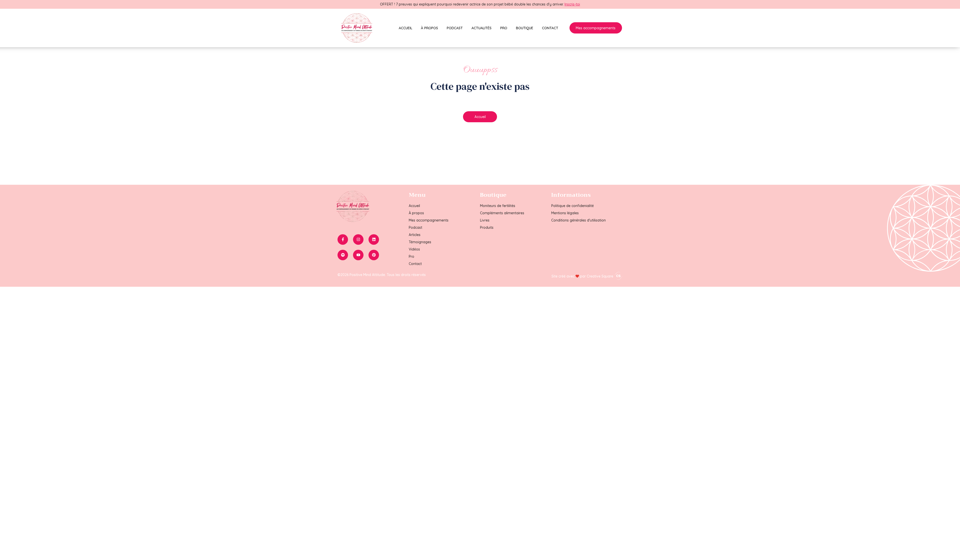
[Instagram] (358, 239)
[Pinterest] (373, 255)
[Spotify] (343, 255)
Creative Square (600, 276)
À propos (429, 28)
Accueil (405, 28)
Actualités (482, 28)
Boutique (524, 28)
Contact (550, 28)
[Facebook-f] (343, 239)
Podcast (455, 28)
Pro (503, 28)
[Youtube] (358, 255)
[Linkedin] (373, 239)
